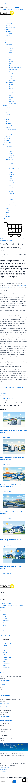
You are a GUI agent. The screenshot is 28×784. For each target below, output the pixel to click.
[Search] (17, 7)
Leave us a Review (5, 680)
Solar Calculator (10, 20)
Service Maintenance (11, 27)
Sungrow (11, 88)
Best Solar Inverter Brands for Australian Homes (13, 431)
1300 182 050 (3, 596)
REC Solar (11, 50)
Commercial (9, 23)
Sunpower (11, 54)
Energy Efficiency (7, 402)
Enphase (11, 61)
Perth (4, 654)
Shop (4, 116)
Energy (7, 110)
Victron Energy (12, 103)
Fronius (10, 93)
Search (1, 7)
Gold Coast (6, 647)
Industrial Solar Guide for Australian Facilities (12, 513)
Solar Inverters (6, 37)
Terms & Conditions (5, 767)
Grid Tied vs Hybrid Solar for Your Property (11, 567)
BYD (10, 59)
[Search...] (7, 781)
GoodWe (11, 65)
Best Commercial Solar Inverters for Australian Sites (12, 458)
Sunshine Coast (7, 643)
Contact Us (6, 620)
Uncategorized (21, 402)
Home (1, 254)
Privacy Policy (3, 769)
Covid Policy (3, 771)
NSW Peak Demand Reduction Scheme (9, 635)
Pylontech (11, 71)
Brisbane (5, 645)
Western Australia (6, 720)
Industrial (8, 25)
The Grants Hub (7, 40)
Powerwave (11, 48)
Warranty (8, 114)
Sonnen (10, 74)
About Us (5, 105)
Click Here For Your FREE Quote (14, 387)
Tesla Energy (12, 80)
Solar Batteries (6, 29)
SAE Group (14, 402)
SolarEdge (11, 73)
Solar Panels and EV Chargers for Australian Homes (10, 540)
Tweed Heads (6, 649)
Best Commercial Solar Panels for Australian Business (11, 485)
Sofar (10, 99)
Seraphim (11, 52)
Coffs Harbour (6, 652)
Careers (8, 109)
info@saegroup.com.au (5, 603)
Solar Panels (6, 18)
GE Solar (11, 84)
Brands (4, 42)
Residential (8, 21)
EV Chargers (6, 39)
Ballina (4, 650)
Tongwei (11, 56)
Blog (7, 112)
